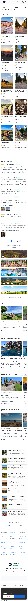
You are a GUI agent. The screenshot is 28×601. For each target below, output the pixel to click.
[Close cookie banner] (25, 589)
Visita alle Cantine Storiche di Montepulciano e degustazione (13, 166)
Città (21, 525)
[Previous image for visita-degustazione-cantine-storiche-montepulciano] (2, 25)
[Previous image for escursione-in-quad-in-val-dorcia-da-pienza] (2, 133)
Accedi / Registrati (19, 585)
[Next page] (20, 241)
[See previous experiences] (22, 303)
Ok (20, 596)
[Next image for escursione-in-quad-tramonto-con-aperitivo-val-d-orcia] (12, 53)
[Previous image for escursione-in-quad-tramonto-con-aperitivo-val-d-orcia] (2, 53)
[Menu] (25, 2)
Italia (2, 11)
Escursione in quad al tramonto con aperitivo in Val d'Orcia (13, 191)
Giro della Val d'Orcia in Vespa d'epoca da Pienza (11, 216)
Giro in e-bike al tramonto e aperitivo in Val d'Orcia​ (11, 198)
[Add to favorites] (11, 19)
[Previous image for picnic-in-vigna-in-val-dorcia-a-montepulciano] (2, 107)
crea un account (13, 577)
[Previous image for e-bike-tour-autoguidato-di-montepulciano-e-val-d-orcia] (16, 25)
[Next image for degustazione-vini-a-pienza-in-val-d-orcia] (25, 107)
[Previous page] (8, 241)
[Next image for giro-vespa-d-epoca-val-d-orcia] (25, 53)
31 (17, 241)
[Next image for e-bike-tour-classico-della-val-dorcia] (25, 80)
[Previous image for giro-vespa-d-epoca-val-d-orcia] (16, 53)
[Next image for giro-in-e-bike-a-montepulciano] (25, 133)
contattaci (14, 571)
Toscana (7, 11)
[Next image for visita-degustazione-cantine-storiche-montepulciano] (12, 25)
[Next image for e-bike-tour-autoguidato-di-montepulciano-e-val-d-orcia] (25, 25)
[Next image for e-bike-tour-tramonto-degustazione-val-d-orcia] (12, 80)
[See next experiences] (25, 303)
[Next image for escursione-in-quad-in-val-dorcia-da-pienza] (12, 133)
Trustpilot (20, 568)
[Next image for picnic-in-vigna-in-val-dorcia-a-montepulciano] (12, 107)
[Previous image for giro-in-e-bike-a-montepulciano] (16, 133)
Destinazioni (7, 525)
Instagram (3, 600)
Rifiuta (8, 596)
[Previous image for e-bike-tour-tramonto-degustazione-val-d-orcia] (2, 80)
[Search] (17, 2)
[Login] (23, 1)
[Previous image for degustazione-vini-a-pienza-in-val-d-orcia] (16, 107)
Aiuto (22, 570)
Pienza (13, 11)
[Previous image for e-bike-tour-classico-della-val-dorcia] (16, 80)
